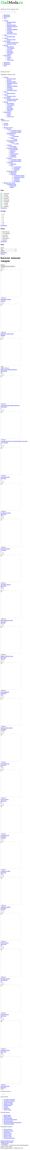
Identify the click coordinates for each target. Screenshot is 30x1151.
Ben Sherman (10, 46)
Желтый (6, 198)
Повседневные (14, 153)
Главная (6, 123)
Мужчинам (7, 16)
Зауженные (13, 146)
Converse (9, 49)
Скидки (6, 1106)
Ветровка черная (5, 978)
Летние (12, 152)
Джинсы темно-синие (7, 727)
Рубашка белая (5, 1014)
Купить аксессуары (9, 1138)
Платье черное (5, 799)
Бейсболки (13, 185)
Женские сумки (11, 39)
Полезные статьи (8, 1130)
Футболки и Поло (12, 33)
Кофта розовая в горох (7, 620)
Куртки (12, 135)
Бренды (6, 45)
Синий (6, 205)
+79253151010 (4, 1143)
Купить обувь (7, 1135)
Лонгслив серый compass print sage (10, 405)
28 (3, 222)
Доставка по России (9, 1101)
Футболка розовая (5, 513)
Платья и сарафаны (12, 29)
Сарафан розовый (5, 907)
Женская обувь (11, 36)
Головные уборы (11, 44)
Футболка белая (5, 763)
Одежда (6, 20)
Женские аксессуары (12, 42)
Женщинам (7, 15)
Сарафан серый (5, 835)
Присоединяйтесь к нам (7, 1140)
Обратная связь (8, 1118)
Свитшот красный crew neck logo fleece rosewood (14, 441)
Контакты (6, 1108)
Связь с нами (7, 1109)
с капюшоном (17, 167)
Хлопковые (13, 156)
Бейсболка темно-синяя (7, 333)
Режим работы (8, 1105)
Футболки (13, 174)
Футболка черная (5, 548)
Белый (6, 195)
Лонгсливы (13, 172)
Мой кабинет (7, 1116)
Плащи (12, 137)
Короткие (12, 151)
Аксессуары (7, 41)
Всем (5, 18)
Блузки (9, 23)
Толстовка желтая (5, 584)
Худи (11, 165)
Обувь (5, 35)
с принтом (16, 169)
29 (3, 224)
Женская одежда (11, 22)
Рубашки (9, 30)
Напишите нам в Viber (7, 1142)
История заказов (8, 1121)
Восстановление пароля (10, 1119)
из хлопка (16, 143)
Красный (6, 200)
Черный (6, 206)
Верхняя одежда (11, 25)
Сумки (6, 38)
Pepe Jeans (10, 51)
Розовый (6, 201)
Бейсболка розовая (6, 299)
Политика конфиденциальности (12, 1122)
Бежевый (6, 193)
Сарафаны (13, 155)
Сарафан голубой (5, 871)
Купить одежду (8, 1133)
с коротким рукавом (15, 132)
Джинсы (9, 28)
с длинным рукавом (15, 130)
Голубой (6, 196)
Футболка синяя (5, 477)
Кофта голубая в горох (7, 656)
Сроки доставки (8, 1102)
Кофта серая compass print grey (9, 369)
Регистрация (7, 1115)
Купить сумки (8, 1136)
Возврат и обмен (8, 1104)
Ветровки (16, 136)
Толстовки (10, 32)
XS (3, 214)
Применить (4, 208)
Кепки (12, 187)
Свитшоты (13, 164)
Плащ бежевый (5, 692)
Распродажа (7, 55)
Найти (2, 119)
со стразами (16, 181)
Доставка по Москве (9, 1099)
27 (3, 221)
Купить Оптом (8, 1129)
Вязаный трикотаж (12, 26)
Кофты (12, 142)
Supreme (9, 54)
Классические (14, 149)
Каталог (6, 125)
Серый (6, 203)
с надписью (16, 168)
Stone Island (10, 52)
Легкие (15, 139)
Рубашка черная (5, 1050)
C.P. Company (10, 48)
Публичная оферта (9, 1124)
